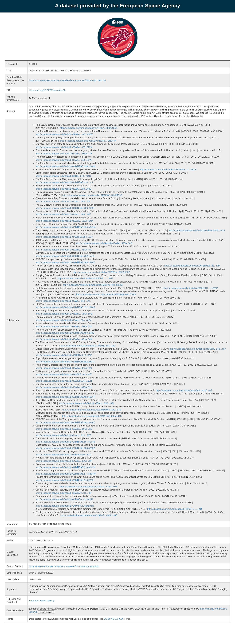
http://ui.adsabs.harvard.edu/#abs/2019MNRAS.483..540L (64, 332)
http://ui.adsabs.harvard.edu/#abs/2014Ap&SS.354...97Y (64, 236)
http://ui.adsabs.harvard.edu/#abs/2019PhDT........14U (174, 508)
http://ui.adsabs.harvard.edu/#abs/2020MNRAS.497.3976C (65, 422)
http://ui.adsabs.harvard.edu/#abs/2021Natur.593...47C (63, 454)
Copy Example (46, 612)
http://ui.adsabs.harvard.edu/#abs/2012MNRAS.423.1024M (65, 166)
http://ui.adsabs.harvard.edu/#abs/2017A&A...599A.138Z (101, 272)
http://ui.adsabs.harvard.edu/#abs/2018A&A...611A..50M (64, 313)
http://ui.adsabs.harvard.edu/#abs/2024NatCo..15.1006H (64, 499)
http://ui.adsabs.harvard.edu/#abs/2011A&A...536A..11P (63, 153)
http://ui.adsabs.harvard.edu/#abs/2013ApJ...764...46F (63, 214)
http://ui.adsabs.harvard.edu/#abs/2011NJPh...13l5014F (87, 140)
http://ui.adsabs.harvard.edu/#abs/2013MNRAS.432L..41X (64, 256)
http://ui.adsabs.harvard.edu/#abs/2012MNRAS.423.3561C (92, 195)
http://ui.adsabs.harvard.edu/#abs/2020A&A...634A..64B (184, 390)
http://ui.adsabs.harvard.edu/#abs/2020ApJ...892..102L (86, 403)
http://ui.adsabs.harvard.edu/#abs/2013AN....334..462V (63, 320)
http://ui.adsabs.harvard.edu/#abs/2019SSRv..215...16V (198, 348)
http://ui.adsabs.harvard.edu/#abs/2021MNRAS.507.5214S (65, 441)
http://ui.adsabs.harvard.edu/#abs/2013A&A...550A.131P (64, 220)
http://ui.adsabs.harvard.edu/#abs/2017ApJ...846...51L (63, 300)
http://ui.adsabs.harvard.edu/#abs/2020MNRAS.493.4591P (65, 396)
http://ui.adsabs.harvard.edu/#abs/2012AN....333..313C (63, 188)
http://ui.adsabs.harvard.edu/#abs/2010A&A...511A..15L (63, 249)
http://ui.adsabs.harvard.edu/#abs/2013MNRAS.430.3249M (65, 227)
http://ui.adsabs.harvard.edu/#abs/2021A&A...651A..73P (63, 460)
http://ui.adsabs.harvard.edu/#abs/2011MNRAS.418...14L (64, 182)
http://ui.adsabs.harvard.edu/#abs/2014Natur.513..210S (196, 230)
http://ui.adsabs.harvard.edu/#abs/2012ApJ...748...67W (63, 159)
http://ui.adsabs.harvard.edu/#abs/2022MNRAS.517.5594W (65, 473)
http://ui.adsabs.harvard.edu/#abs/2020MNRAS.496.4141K (92, 416)
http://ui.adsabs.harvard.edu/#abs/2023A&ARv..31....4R (63, 492)
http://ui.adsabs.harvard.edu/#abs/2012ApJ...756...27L (63, 201)
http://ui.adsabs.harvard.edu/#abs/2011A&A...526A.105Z (88, 127)
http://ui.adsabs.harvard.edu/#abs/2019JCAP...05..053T (63, 374)
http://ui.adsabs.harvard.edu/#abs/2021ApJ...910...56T (63, 435)
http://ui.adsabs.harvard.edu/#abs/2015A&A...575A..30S (103, 243)
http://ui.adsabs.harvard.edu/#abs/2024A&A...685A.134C (89, 515)
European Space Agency (41, 600)
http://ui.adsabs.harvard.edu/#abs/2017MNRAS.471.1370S (65, 307)
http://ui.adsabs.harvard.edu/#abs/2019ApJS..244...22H (63, 380)
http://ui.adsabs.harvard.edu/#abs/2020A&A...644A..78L (63, 428)
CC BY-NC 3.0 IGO (113, 618)
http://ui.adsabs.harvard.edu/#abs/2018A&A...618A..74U (63, 326)
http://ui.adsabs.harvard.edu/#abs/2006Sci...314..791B (63, 175)
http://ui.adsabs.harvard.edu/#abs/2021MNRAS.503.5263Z (65, 448)
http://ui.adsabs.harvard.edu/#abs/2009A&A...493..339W (64, 134)
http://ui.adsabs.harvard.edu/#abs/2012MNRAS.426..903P (64, 207)
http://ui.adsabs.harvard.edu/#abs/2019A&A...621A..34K (63, 339)
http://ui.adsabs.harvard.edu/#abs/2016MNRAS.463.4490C (65, 262)
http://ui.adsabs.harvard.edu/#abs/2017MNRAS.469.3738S (106, 294)
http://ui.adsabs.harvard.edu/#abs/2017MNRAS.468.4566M (93, 284)
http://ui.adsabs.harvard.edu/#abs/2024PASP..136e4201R (64, 505)
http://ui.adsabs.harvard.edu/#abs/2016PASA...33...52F (192, 265)
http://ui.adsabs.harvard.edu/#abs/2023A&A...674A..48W (88, 486)
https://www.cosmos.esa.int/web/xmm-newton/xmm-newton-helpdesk (64, 566)
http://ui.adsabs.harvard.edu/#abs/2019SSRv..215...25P (63, 355)
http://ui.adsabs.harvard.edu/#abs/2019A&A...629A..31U (63, 387)
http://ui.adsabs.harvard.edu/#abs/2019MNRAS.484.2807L (65, 361)
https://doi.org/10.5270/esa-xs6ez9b (47, 90)
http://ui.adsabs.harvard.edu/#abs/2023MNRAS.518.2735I (64, 480)
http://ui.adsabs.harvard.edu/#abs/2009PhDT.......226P (190, 288)
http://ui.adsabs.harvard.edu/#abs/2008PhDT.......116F (85, 278)
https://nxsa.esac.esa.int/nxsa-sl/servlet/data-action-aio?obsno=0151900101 (67, 80)
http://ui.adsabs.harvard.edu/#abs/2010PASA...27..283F (168, 169)
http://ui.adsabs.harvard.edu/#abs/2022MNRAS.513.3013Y (65, 467)
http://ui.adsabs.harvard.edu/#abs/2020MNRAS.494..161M (91, 409)
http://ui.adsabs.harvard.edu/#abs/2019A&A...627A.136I (63, 367)
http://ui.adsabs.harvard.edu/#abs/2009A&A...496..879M (63, 147)
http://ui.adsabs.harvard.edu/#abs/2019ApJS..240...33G (87, 345)
